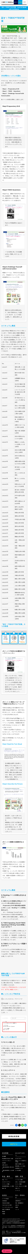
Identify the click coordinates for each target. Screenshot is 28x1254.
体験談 (16, 1207)
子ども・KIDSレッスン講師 (21, 1186)
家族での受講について (19, 1164)
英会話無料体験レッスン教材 (8, 1186)
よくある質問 (18, 1170)
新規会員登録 (14, 1136)
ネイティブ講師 (18, 1184)
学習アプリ (17, 1188)
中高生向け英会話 (5, 1203)
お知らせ (17, 1205)
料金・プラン (5, 1179)
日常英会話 (4, 1200)
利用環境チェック (19, 1168)
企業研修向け (18, 1200)
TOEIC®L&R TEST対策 (6, 1205)
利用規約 (4, 1162)
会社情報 (5, 1153)
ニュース (17, 1209)
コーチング (17, 1190)
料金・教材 (6, 1176)
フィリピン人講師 (19, 1179)
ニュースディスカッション (7, 1207)
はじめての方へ (18, 1158)
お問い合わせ (5, 1165)
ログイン (14, 1144)
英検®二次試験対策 (6, 1209)
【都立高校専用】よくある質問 (8, 1171)
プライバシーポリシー (6, 1160)
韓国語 (3, 1211)
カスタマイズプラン (6, 1182)
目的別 (4, 1195)
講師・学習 (19, 1176)
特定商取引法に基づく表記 (7, 1158)
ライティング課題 (5, 1184)
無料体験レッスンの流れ (20, 1166)
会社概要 (4, 1156)
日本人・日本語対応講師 (20, 1182)
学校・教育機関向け (19, 1203)
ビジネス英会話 (5, 1198)
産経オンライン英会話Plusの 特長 (20, 1161)
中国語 (3, 1213)
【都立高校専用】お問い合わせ (8, 1167)
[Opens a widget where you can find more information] (7, 1251)
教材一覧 (4, 1188)
